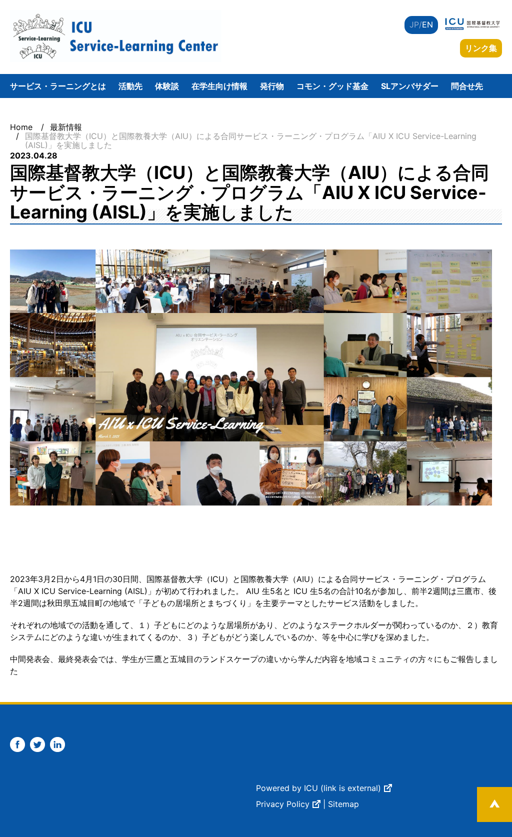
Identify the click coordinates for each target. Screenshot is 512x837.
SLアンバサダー (409, 86)
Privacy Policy (283, 804)
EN (427, 25)
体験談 (167, 86)
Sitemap (343, 804)
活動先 (130, 86)
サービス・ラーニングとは (58, 86)
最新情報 (66, 127)
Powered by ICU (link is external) (318, 788)
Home (21, 127)
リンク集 (481, 48)
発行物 (272, 86)
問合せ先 (467, 86)
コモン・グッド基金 (332, 86)
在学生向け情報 (220, 86)
